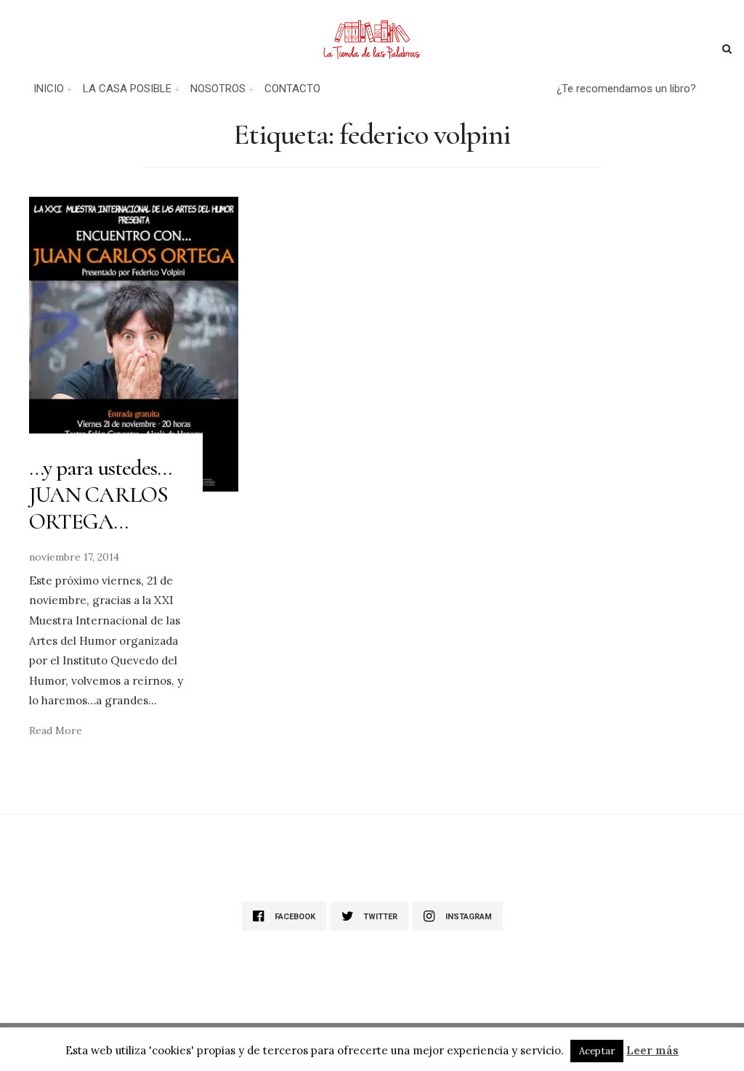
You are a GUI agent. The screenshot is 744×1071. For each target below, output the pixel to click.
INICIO (48, 88)
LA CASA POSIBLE (127, 88)
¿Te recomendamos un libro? (626, 88)
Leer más (652, 1050)
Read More (55, 730)
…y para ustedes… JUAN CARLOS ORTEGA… (100, 495)
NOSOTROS (218, 88)
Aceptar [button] (597, 1051)
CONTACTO (292, 88)
